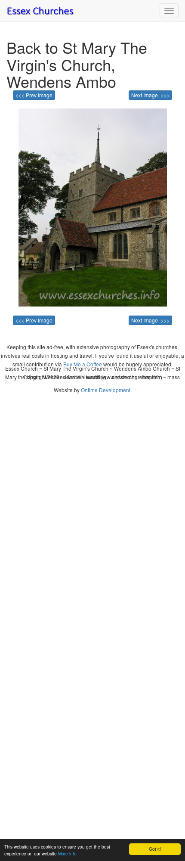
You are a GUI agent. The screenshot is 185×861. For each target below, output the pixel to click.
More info (67, 853)
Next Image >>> (150, 95)
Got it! (155, 849)
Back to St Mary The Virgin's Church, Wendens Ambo (76, 64)
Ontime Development (105, 389)
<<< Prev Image (33, 95)
